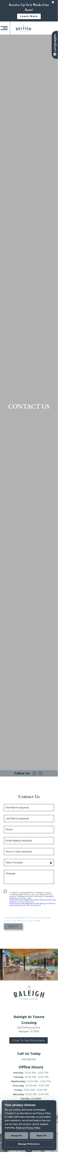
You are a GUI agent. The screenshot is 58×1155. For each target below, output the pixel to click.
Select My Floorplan (28, 609)
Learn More (29, 16)
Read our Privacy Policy (28, 1127)
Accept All (16, 1135)
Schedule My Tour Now (29, 600)
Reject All (41, 1135)
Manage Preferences (29, 1144)
